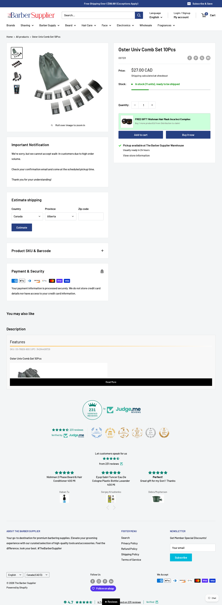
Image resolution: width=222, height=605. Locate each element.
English (12, 575)
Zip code (83, 208)
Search (125, 537)
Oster (122, 57)
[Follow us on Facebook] (92, 581)
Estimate (21, 227)
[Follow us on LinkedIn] (111, 581)
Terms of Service (131, 559)
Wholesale (146, 25)
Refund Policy (129, 548)
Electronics (123, 25)
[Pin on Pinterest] (196, 57)
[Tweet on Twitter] (202, 57)
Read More (111, 382)
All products (22, 36)
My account (181, 17)
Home (10, 36)
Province (50, 208)
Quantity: (123, 104)
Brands (11, 25)
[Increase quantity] (152, 105)
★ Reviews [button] (111, 601)
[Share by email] (208, 57)
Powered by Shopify (17, 587)
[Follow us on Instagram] (99, 581)
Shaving (25, 25)
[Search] (139, 15)
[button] (108, 507)
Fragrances (164, 25)
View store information (136, 155)
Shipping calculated (142, 75)
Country (16, 208)
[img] (111, 458)
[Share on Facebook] (189, 57)
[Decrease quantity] (134, 105)
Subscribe (181, 557)
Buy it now (188, 134)
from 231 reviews (109, 463)
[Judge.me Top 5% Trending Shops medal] (150, 433)
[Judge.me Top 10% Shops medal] (164, 433)
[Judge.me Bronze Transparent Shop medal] (123, 433)
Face (105, 25)
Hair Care (87, 25)
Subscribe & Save (203, 3)
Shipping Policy (130, 554)
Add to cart (140, 134)
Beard (68, 25)
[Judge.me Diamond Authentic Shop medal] (96, 433)
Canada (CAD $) (34, 575)
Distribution (166, 123)
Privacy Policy (129, 543)
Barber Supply (47, 25)
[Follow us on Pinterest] (105, 581)
